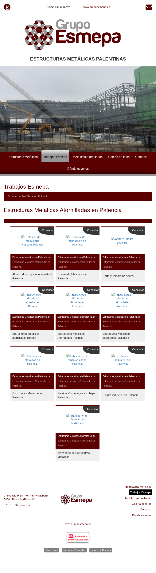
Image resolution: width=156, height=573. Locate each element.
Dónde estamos (78, 168)
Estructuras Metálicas (23, 157)
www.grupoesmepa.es (96, 6)
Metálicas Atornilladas (88, 157)
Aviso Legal (51, 550)
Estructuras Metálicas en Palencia (28, 196)
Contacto (141, 157)
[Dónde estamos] (7, 6)
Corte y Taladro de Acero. (118, 275)
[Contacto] (149, 6)
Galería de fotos (119, 157)
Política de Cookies (101, 550)
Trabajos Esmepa (55, 157)
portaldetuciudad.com (78, 540)
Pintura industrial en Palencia (120, 395)
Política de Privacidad (74, 550)
